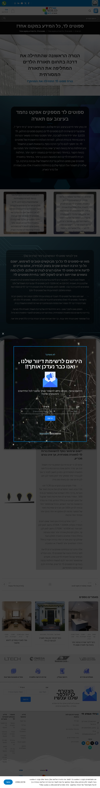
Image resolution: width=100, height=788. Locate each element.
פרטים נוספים (20, 782)
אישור (8, 782)
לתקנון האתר (44, 434)
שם (77, 406)
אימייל (46, 406)
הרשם (50, 418)
